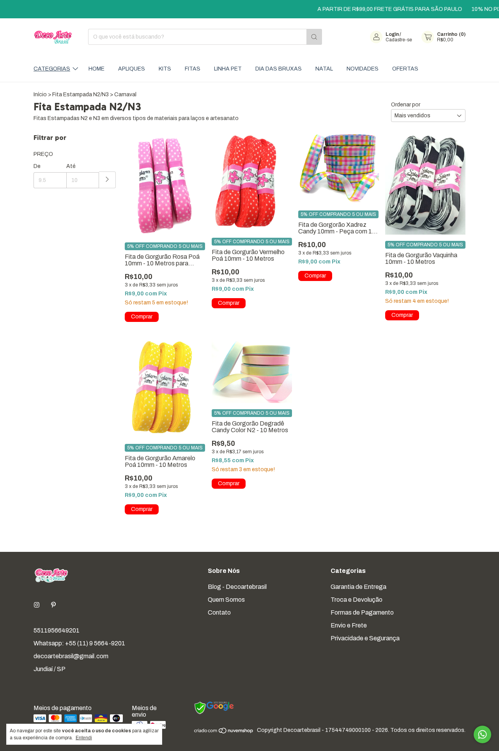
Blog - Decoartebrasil (237, 586)
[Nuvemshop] (224, 732)
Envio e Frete (349, 625)
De (37, 166)
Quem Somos (226, 599)
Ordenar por (405, 105)
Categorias (52, 69)
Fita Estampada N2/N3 (80, 94)
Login (392, 34)
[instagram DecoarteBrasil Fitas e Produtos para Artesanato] (37, 605)
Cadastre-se (399, 39)
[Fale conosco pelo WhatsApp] (482, 734)
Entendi (84, 737)
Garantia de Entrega (358, 586)
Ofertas (405, 69)
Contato (219, 612)
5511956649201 (57, 630)
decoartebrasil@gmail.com (71, 656)
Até (71, 166)
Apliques (131, 69)
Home (96, 69)
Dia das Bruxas (278, 69)
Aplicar (107, 179)
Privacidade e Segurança (365, 638)
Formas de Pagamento (362, 612)
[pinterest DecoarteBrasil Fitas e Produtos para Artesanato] (53, 605)
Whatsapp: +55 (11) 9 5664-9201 (79, 643)
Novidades (363, 69)
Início (40, 94)
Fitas (192, 69)
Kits (165, 69)
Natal (324, 69)
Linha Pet (228, 69)
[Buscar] (314, 37)
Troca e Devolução (356, 599)
